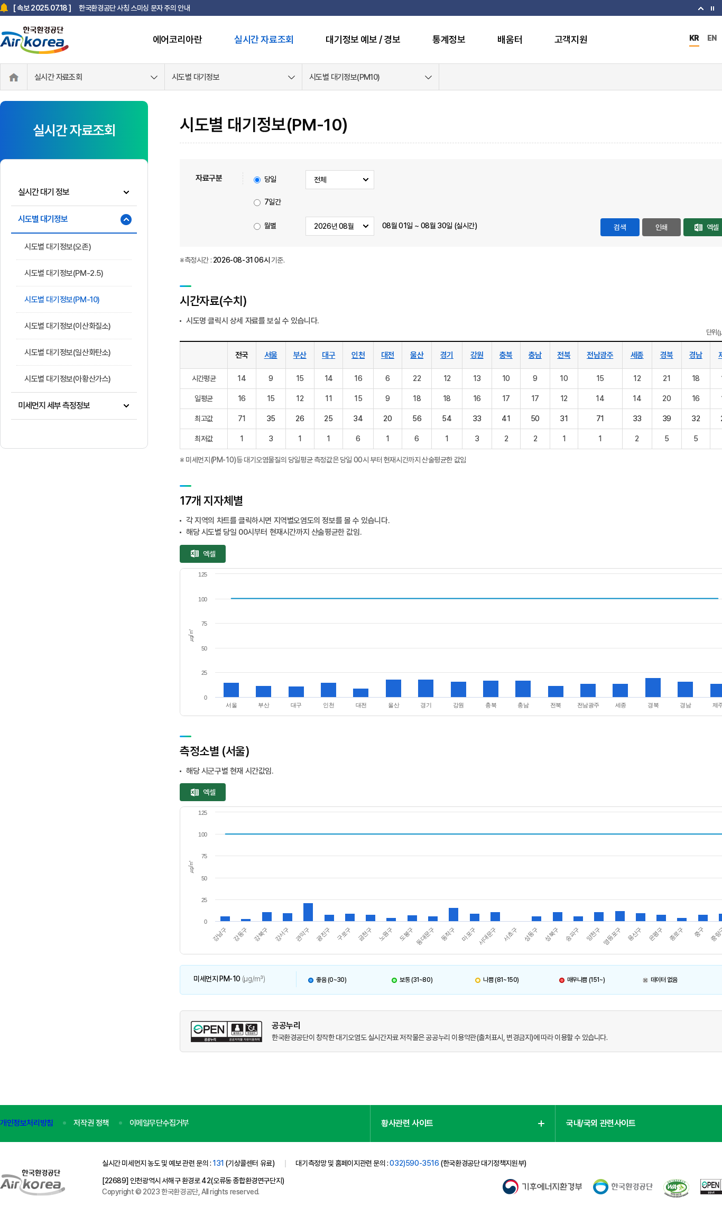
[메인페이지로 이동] (37, 38)
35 (270, 418)
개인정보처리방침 (26, 1123)
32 (695, 418)
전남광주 (600, 355)
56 (416, 418)
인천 (358, 355)
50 (535, 418)
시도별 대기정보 (195, 77)
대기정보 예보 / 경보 (363, 39)
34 (358, 418)
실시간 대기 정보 (43, 192)
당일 (270, 179)
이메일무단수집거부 (159, 1123)
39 (666, 418)
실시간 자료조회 (264, 39)
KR (694, 38)
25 (328, 418)
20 (387, 418)
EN (712, 38)
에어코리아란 (177, 39)
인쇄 (661, 227)
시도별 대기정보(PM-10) (62, 299)
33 (477, 418)
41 (506, 418)
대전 (387, 355)
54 (446, 418)
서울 (270, 355)
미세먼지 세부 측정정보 (54, 406)
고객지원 (570, 39)
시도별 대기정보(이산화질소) (67, 326)
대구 (328, 355)
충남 (535, 355)
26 (299, 418)
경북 (666, 355)
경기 (446, 355)
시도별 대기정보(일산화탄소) (67, 352)
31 (564, 418)
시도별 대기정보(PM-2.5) (64, 273)
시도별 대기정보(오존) (57, 247)
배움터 (509, 39)
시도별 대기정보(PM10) (344, 77)
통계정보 (448, 39)
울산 (416, 355)
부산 (300, 355)
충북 (506, 355)
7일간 (272, 202)
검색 (620, 227)
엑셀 (209, 554)
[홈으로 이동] (14, 77)
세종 (637, 355)
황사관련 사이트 (407, 1123)
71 (600, 418)
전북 (563, 355)
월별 (270, 225)
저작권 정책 (91, 1123)
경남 (695, 355)
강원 (477, 355)
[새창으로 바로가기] (542, 1184)
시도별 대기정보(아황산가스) (67, 379)
